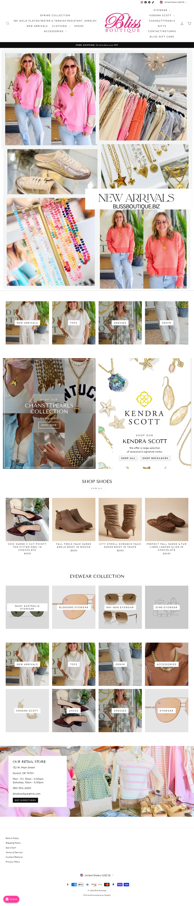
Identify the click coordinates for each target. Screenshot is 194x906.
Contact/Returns (162, 31)
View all (97, 488)
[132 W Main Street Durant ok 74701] (97, 781)
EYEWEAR (161, 10)
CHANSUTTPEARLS (162, 20)
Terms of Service (14, 852)
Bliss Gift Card (162, 36)
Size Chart (11, 847)
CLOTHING (60, 26)
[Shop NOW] (49, 413)
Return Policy (12, 838)
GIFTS (162, 26)
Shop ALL (128, 458)
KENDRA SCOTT (161, 15)
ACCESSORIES (54, 31)
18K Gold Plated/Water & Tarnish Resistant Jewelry (55, 20)
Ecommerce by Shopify (101, 895)
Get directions (25, 800)
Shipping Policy (13, 842)
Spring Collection (55, 15)
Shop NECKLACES (155, 458)
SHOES (79, 26)
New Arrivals (37, 26)
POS (85, 895)
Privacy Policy (13, 861)
